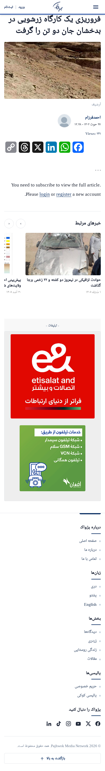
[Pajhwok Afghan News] (57, 6)
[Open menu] (96, 7)
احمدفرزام (93, 117)
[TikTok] (59, 724)
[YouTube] (78, 724)
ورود (21, 7)
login (44, 194)
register (63, 194)
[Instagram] (68, 724)
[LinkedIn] (49, 724)
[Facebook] (98, 724)
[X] (88, 724)
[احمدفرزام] (64, 121)
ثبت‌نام (8, 7)
